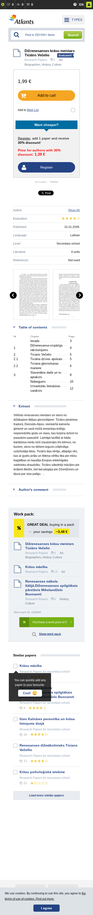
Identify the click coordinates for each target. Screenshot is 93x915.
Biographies (32, 64)
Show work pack (50, 634)
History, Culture (52, 64)
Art (60, 60)
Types (77, 20)
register (24, 138)
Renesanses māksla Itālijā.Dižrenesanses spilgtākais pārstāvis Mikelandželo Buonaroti (51, 587)
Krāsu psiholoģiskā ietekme (42, 772)
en (81, 4)
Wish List (33, 110)
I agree (46, 908)
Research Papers (36, 60)
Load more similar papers (46, 795)
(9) (74, 210)
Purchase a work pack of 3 (50, 622)
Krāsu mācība (36, 567)
